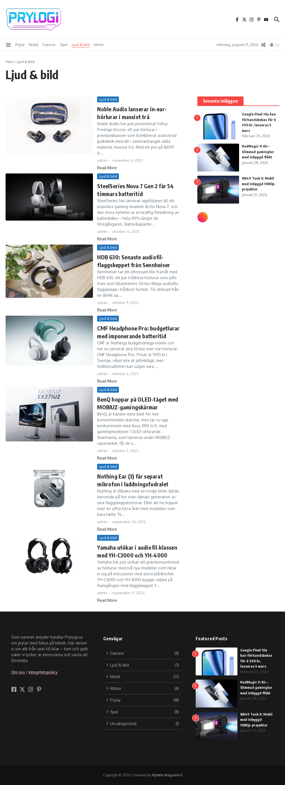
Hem (9, 61)
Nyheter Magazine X (167, 775)
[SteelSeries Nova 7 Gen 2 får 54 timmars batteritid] (49, 197)
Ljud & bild (81, 44)
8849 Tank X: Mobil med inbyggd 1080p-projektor (259, 183)
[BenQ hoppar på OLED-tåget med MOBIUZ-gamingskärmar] (49, 414)
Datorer (49, 44)
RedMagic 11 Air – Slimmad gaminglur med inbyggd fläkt (258, 151)
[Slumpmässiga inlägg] (263, 45)
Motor (99, 44)
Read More (107, 167)
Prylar (20, 44)
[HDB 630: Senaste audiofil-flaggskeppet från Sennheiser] (49, 271)
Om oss (18, 672)
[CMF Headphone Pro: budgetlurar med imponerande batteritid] (49, 340)
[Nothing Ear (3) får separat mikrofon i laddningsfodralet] (49, 488)
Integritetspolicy (43, 672)
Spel (64, 44)
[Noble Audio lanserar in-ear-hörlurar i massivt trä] (49, 125)
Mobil (33, 44)
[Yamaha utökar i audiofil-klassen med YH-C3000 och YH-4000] (49, 556)
